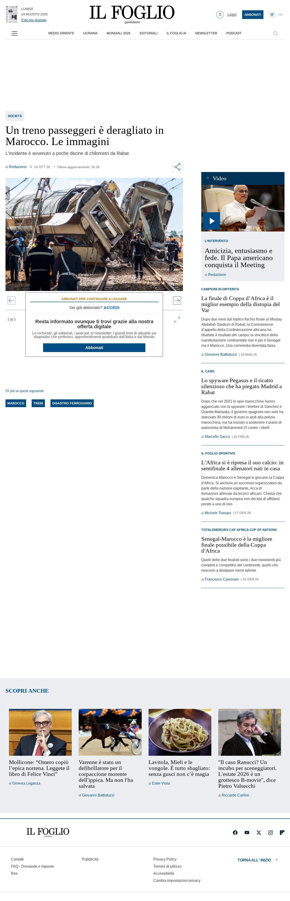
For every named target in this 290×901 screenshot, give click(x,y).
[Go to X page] (259, 832)
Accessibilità (163, 873)
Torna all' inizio (254, 860)
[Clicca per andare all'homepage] (48, 832)
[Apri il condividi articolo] (177, 167)
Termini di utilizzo (167, 866)
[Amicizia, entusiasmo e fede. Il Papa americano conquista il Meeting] (242, 208)
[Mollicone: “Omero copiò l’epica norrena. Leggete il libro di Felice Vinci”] (40, 732)
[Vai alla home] (132, 14)
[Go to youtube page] (247, 832)
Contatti (17, 859)
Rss (14, 873)
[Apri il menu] (14, 33)
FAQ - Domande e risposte (32, 866)
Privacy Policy (165, 859)
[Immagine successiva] (177, 300)
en (280, 14)
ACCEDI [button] (111, 307)
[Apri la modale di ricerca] (275, 33)
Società (15, 116)
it (272, 14)
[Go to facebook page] (235, 832)
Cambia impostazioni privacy (176, 880)
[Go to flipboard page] (282, 832)
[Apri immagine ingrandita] (177, 320)
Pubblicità (90, 859)
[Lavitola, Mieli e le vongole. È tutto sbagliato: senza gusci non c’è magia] (180, 732)
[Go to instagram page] (270, 832)
